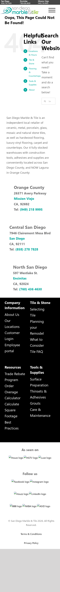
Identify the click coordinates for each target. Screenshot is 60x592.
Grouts (35, 403)
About (32, 89)
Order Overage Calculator (12, 391)
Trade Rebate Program (15, 376)
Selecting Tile (37, 312)
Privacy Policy (31, 542)
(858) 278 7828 (26, 249)
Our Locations (12, 323)
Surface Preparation (39, 382)
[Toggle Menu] (51, 10)
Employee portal (12, 347)
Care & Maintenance (40, 412)
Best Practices (12, 425)
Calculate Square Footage (12, 410)
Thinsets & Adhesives (38, 394)
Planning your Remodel (37, 327)
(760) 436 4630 (30, 289)
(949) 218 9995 (31, 209)
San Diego (17, 238)
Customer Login (12, 335)
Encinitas (19, 278)
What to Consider (37, 342)
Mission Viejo (24, 198)
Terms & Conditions (31, 533)
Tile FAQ (36, 351)
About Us (12, 314)
